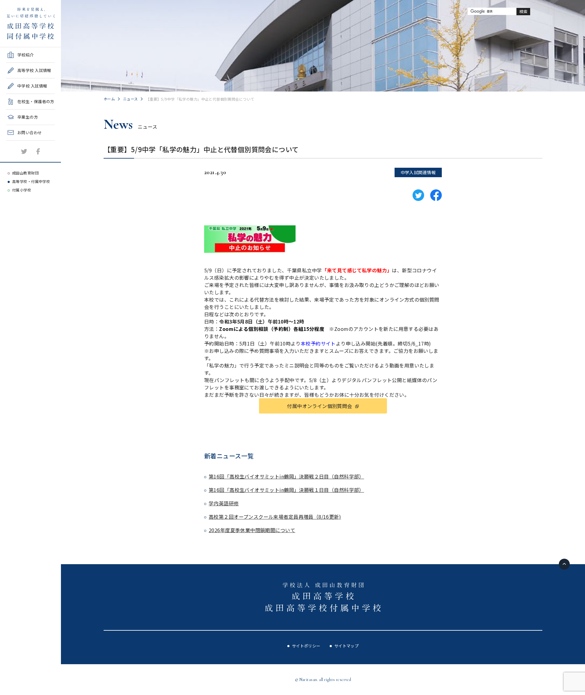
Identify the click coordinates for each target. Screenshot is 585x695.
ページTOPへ (564, 564)
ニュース (130, 98)
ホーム (109, 98)
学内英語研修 (224, 503)
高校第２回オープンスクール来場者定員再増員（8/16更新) (275, 516)
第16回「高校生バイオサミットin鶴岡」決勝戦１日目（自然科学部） (286, 489)
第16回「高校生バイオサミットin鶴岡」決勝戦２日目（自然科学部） (286, 476)
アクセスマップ (20, 158)
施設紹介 (14, 142)
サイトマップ (346, 646)
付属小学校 (21, 189)
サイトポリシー (306, 646)
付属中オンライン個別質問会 (319, 406)
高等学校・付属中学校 (31, 181)
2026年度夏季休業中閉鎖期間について (252, 530)
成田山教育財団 (25, 172)
